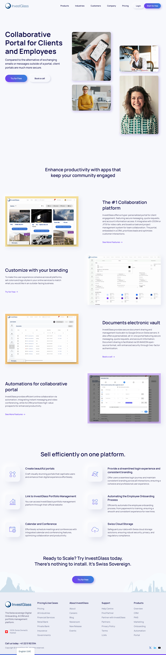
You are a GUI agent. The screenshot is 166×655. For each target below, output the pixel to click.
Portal (137, 635)
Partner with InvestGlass (113, 617)
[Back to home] (17, 6)
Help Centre (107, 608)
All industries (43, 613)
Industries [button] (79, 5)
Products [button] (64, 5)
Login (138, 6)
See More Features (111, 242)
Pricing (125, 5)
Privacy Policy (108, 626)
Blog (72, 617)
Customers (96, 5)
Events (73, 630)
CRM (136, 613)
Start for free (152, 6)
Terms (105, 630)
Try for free (10, 291)
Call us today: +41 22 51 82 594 (20, 643)
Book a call (40, 78)
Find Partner (108, 613)
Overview (138, 608)
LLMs (104, 635)
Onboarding (140, 626)
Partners (106, 621)
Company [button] (111, 5)
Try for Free (16, 78)
